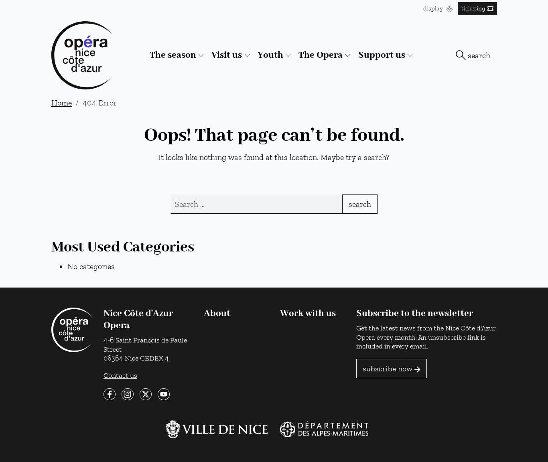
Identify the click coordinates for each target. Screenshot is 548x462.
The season (173, 55)
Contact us (120, 375)
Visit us (226, 55)
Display (433, 8)
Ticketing (473, 8)
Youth (270, 55)
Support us (381, 55)
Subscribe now (387, 368)
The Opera (320, 55)
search (479, 55)
